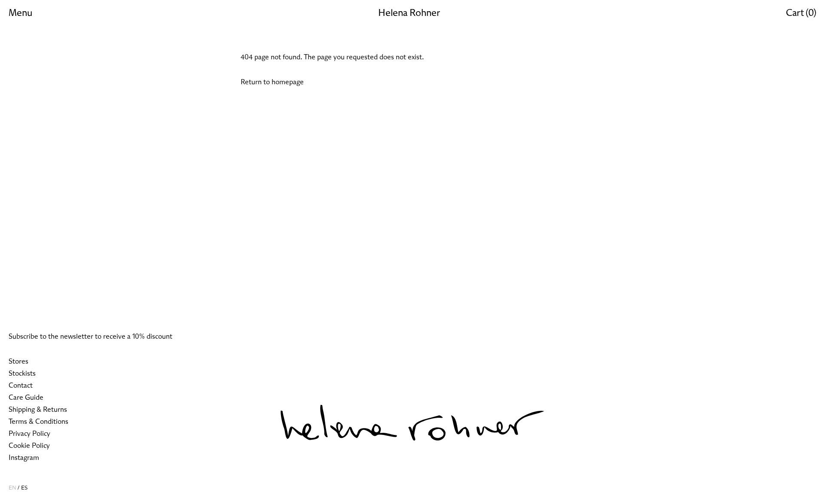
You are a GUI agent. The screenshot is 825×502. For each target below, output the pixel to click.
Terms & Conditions (38, 421)
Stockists (22, 373)
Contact (21, 385)
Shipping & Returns (38, 409)
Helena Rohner (409, 13)
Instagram (24, 457)
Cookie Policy (29, 445)
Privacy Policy (29, 433)
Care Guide (26, 397)
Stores (18, 361)
